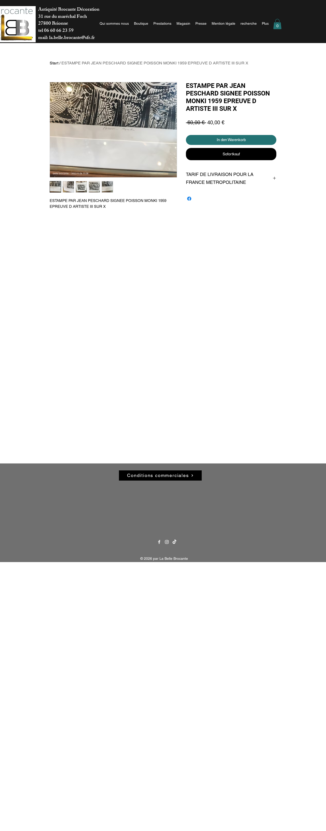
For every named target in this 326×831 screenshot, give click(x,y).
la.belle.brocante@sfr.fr (72, 38)
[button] (277, 24)
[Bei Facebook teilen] (189, 199)
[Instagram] (166, 541)
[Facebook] (159, 541)
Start (54, 63)
